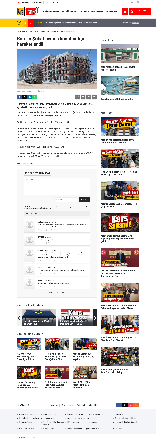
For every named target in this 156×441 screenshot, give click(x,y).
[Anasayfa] (18, 2)
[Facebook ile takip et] (119, 405)
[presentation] (25, 22)
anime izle (119, 414)
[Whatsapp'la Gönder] (34, 97)
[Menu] (125, 11)
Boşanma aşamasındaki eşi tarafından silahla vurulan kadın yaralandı (73, 23)
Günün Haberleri (37, 2)
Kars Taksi (95, 429)
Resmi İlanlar (69, 11)
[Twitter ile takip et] (125, 405)
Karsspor (84, 11)
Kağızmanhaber (51, 11)
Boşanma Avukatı (26, 422)
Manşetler (25, 2)
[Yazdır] (77, 97)
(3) (54, 243)
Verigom (94, 422)
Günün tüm (131, 23)
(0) (54, 230)
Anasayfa (23, 31)
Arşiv (46, 2)
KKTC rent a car (73, 422)
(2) (48, 230)
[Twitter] (24, 97)
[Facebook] (19, 97)
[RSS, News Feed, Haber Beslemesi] (136, 405)
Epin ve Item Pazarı (75, 414)
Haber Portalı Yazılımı (28, 437)
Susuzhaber (97, 11)
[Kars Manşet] (28, 11)
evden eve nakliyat (26, 414)
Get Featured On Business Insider (53, 423)
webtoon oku (48, 418)
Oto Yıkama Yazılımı (27, 429)
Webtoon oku (48, 429)
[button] (83, 97)
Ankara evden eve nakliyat (125, 418)
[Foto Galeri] (137, 2)
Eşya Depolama (97, 414)
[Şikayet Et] (87, 229)
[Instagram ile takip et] (130, 405)
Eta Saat (118, 429)
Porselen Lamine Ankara (29, 418)
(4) (48, 286)
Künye (63, 405)
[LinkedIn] (29, 97)
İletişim (71, 405)
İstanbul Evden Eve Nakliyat (126, 422)
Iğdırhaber (111, 11)
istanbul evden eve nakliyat (78, 418)
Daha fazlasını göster (57, 292)
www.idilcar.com (49, 414)
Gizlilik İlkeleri (81, 405)
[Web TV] (132, 2)
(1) (48, 243)
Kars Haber (34, 31)
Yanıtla (42, 230)
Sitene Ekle (54, 2)
